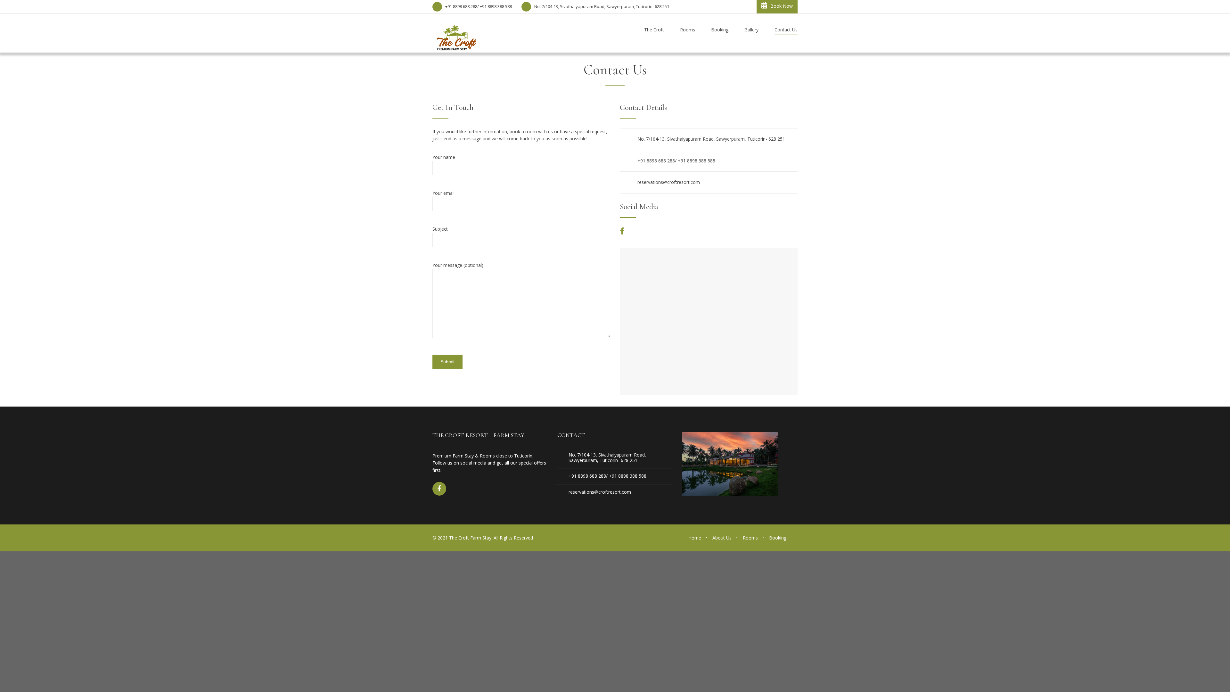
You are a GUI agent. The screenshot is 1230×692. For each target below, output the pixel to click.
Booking (777, 538)
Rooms (750, 538)
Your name (443, 157)
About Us (722, 538)
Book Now (781, 6)
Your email (443, 193)
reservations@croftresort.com (668, 182)
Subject (440, 229)
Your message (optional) (457, 265)
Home (694, 538)
